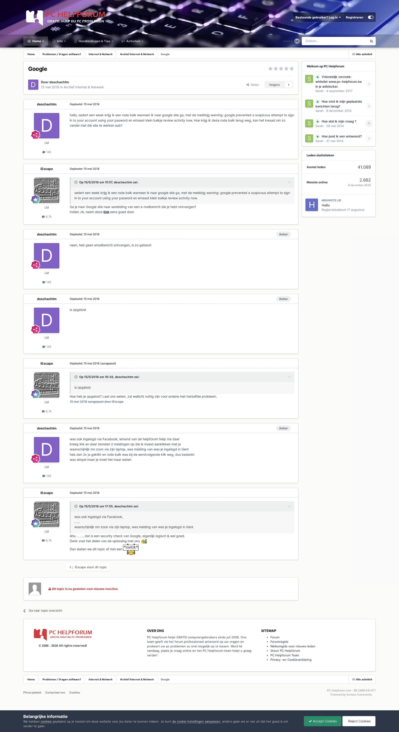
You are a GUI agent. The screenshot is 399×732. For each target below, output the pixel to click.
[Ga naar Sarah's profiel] (309, 79)
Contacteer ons (55, 692)
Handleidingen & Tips (94, 41)
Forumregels (279, 641)
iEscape (46, 169)
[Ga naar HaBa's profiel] (311, 205)
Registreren (354, 17)
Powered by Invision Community (351, 694)
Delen (254, 84)
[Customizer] (371, 17)
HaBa (326, 205)
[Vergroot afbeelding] (131, 549)
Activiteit (133, 41)
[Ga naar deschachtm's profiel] (33, 85)
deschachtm (59, 82)
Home (36, 41)
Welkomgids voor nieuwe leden (292, 646)
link (106, 212)
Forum (274, 637)
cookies (46, 721)
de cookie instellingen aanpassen (196, 721)
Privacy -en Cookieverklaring (290, 659)
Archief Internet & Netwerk (84, 87)
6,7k (48, 216)
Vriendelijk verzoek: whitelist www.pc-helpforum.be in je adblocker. (338, 81)
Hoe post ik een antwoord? (342, 136)
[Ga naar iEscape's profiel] (46, 190)
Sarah (319, 91)
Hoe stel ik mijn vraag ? (339, 121)
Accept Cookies (324, 721)
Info (59, 41)
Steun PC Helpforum (285, 650)
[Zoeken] (371, 41)
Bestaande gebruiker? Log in (317, 17)
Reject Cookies (359, 721)
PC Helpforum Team (284, 655)
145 (48, 152)
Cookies (74, 692)
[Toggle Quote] (76, 182)
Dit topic (355, 41)
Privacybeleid (32, 692)
